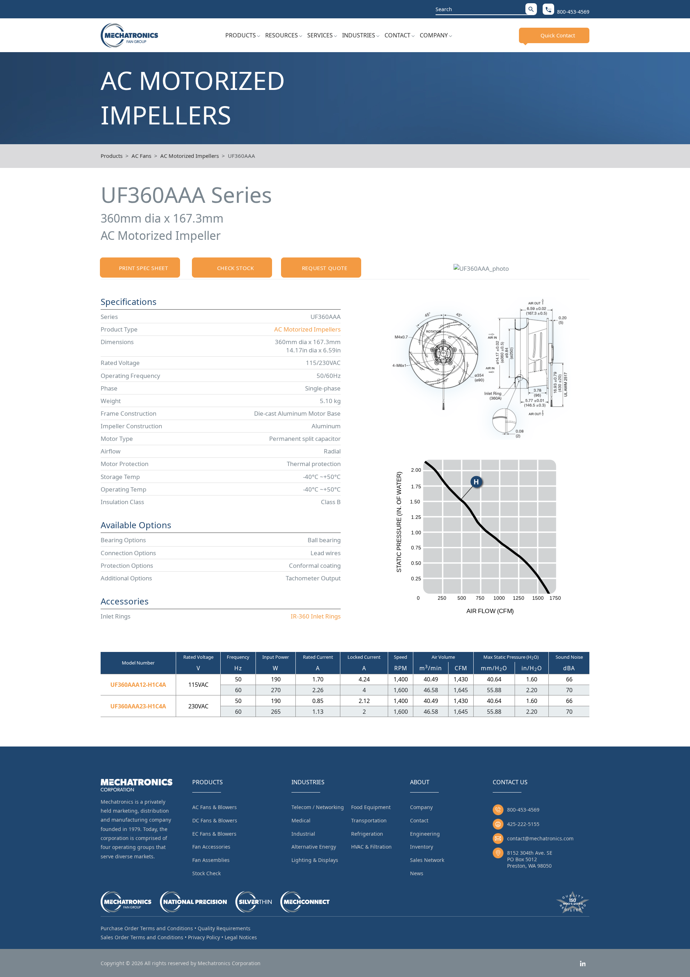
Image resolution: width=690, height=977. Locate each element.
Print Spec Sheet (143, 267)
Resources (281, 35)
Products (240, 35)
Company (434, 35)
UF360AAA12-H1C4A (138, 685)
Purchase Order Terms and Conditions (147, 928)
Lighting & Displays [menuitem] (314, 860)
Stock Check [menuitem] (206, 873)
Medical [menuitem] (300, 820)
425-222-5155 (523, 824)
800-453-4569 (523, 809)
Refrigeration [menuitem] (367, 833)
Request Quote (325, 267)
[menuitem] (243, 35)
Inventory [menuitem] (421, 846)
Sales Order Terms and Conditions (142, 937)
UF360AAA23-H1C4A (138, 706)
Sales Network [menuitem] (427, 860)
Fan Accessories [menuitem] (211, 846)
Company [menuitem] (421, 807)
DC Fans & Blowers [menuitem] (214, 820)
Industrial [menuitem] (303, 833)
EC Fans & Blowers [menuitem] (214, 833)
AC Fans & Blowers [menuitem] (214, 807)
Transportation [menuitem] (369, 820)
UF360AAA (241, 155)
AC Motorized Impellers (189, 155)
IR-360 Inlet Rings (316, 616)
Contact (397, 35)
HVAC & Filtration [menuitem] (371, 846)
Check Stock (235, 267)
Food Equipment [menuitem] (371, 807)
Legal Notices (241, 937)
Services (320, 35)
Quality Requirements (224, 928)
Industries (358, 35)
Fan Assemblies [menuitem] (211, 860)
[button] (531, 8)
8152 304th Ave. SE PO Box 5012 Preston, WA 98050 (529, 859)
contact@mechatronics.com (540, 838)
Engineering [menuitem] (425, 833)
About (419, 782)
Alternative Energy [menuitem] (313, 846)
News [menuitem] (416, 873)
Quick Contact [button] (557, 35)
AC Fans (141, 155)
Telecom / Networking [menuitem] (317, 807)
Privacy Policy (204, 937)
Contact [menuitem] (419, 820)
